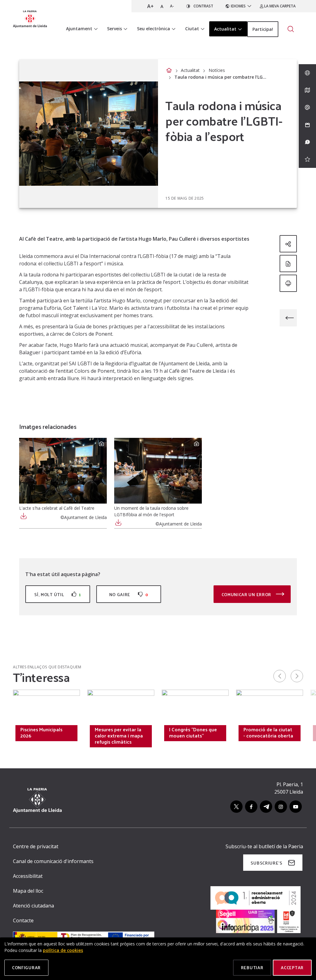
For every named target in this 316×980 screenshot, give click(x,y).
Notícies (217, 70)
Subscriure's (266, 863)
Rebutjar (252, 967)
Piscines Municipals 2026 (41, 732)
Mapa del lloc (28, 890)
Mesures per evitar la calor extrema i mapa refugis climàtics (119, 735)
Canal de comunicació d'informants (53, 861)
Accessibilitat (28, 876)
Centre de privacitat (35, 846)
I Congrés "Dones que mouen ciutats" (193, 732)
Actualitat (190, 70)
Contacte (23, 920)
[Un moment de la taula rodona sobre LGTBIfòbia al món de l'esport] (158, 471)
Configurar (26, 967)
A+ (150, 6)
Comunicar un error (247, 594)
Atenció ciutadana (33, 905)
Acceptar (292, 967)
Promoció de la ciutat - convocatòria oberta (268, 732)
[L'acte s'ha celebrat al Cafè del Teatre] (63, 471)
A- (172, 6)
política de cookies (63, 950)
